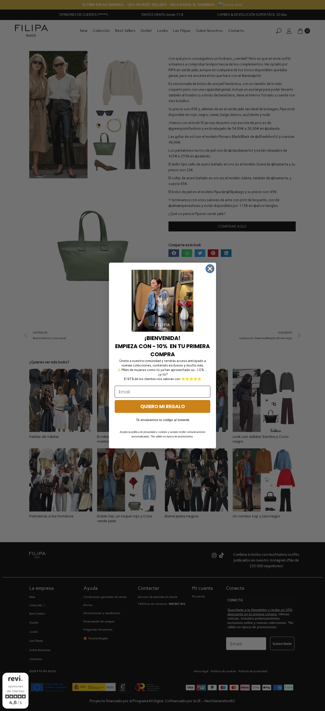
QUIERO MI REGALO (162, 406)
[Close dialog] (210, 269)
